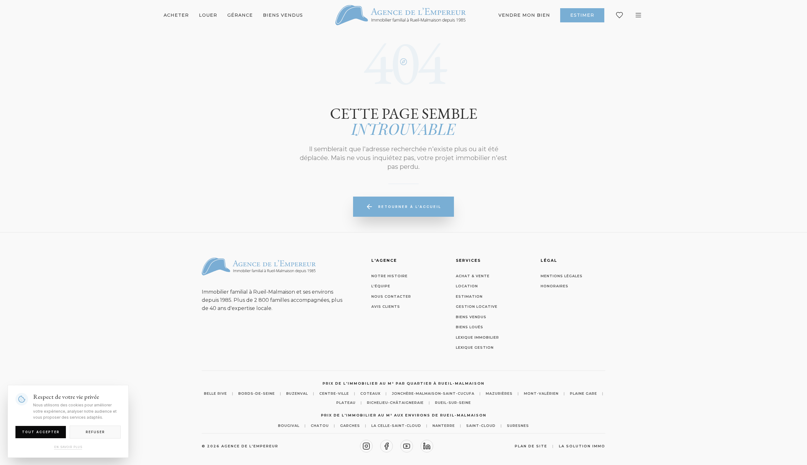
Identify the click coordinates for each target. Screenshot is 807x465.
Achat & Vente (473, 276)
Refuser (95, 431)
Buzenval (297, 393)
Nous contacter (391, 296)
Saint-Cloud (481, 425)
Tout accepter (41, 431)
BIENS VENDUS (283, 15)
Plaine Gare (583, 393)
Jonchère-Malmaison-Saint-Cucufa (433, 393)
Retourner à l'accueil (409, 206)
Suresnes (518, 425)
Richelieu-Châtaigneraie (395, 402)
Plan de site (531, 446)
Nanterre (444, 425)
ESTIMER (582, 15)
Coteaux (370, 393)
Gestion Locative (476, 306)
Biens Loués (469, 327)
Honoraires (554, 286)
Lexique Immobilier (477, 337)
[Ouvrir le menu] (638, 15)
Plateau (346, 402)
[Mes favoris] (619, 15)
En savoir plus (68, 446)
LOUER (208, 15)
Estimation (469, 296)
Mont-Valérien (541, 393)
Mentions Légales (562, 276)
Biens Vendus (471, 317)
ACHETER (176, 15)
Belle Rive (215, 393)
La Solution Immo (582, 446)
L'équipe (380, 286)
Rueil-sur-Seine (453, 402)
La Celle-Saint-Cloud (396, 425)
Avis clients (385, 306)
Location (467, 286)
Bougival (288, 425)
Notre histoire (389, 276)
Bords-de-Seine (256, 393)
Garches (350, 425)
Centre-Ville (334, 393)
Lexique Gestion (475, 347)
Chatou (320, 425)
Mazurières (499, 393)
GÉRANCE (240, 15)
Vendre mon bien (524, 15)
